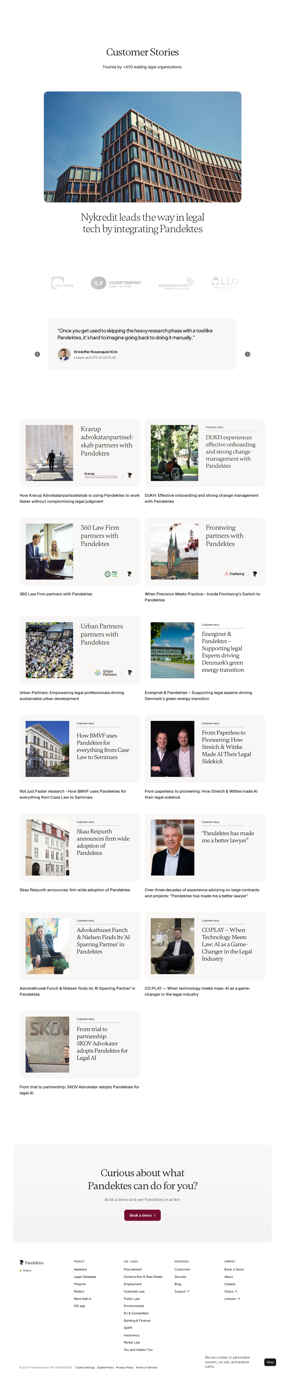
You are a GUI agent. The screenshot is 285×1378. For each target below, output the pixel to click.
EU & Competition (136, 1313)
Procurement (133, 1269)
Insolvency (132, 1335)
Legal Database (85, 1277)
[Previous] (37, 354)
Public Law (132, 1299)
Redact (79, 1291)
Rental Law (132, 1342)
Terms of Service (146, 1367)
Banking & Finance (137, 1321)
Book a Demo (234, 1269)
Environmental (134, 1306)
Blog (178, 1284)
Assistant (80, 1269)
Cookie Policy (105, 1367)
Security (180, 1277)
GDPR (128, 1328)
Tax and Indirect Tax (138, 1350)
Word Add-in (82, 1299)
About (228, 1277)
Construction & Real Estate (143, 1277)
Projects (80, 1284)
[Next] (247, 354)
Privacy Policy (125, 1367)
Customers (182, 1269)
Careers (229, 1284)
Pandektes (34, 1263)
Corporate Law (134, 1291)
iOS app (79, 1306)
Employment (133, 1284)
